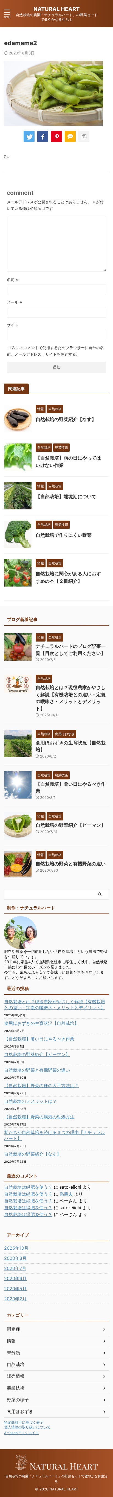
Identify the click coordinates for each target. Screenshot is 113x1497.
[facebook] (42, 136)
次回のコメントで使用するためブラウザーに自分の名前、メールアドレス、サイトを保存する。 (55, 350)
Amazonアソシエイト (21, 1433)
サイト (12, 325)
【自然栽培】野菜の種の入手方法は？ (41, 1085)
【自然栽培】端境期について (66, 496)
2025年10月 (16, 1248)
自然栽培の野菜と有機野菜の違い (71, 863)
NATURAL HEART (56, 9)
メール (14, 302)
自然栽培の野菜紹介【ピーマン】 (71, 825)
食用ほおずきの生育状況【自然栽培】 (41, 1023)
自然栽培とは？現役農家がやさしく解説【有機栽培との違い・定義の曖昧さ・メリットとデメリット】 (54, 1004)
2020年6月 (15, 1278)
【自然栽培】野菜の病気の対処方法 (39, 1116)
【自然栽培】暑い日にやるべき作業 (39, 1038)
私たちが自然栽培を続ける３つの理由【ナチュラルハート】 (54, 1135)
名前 (12, 279)
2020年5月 (15, 1288)
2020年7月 (15, 1268)
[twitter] (29, 136)
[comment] (70, 136)
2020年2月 (15, 1298)
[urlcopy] (83, 136)
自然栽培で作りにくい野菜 (64, 535)
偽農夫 (66, 1194)
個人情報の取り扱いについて (27, 1427)
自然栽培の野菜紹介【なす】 (66, 419)
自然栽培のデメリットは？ (30, 1101)
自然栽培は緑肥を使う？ (28, 1187)
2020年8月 (15, 1258)
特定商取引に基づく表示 (23, 1422)
